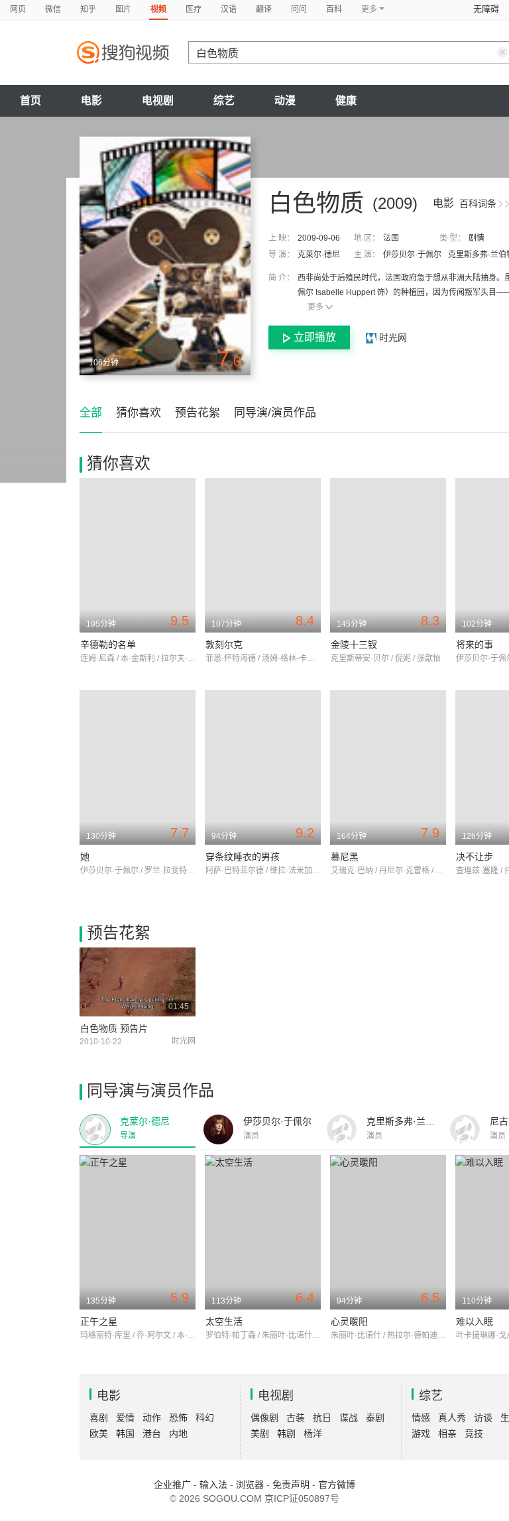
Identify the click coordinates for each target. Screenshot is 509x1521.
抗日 (322, 1417)
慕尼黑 (345, 856)
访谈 (483, 1417)
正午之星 (98, 1321)
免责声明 (291, 1484)
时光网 (391, 337)
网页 (18, 9)
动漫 (285, 100)
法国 (391, 238)
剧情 (476, 238)
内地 (178, 1433)
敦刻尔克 (224, 644)
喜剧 (98, 1417)
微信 (53, 9)
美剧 (260, 1433)
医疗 (193, 9)
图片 (123, 9)
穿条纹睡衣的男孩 (242, 856)
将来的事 (474, 644)
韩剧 (286, 1433)
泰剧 (375, 1417)
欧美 (98, 1433)
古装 (295, 1417)
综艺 (224, 100)
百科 (334, 9)
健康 (346, 100)
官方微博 (336, 1484)
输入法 (213, 1484)
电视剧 (158, 100)
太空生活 (224, 1321)
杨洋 (313, 1433)
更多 (315, 307)
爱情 (125, 1417)
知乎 (88, 9)
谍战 (348, 1417)
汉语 (229, 9)
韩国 (125, 1433)
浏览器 (250, 1484)
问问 (299, 9)
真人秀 (452, 1417)
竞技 (474, 1433)
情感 (421, 1417)
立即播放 (315, 337)
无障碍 (486, 9)
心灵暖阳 (349, 1321)
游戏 (421, 1433)
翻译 (264, 9)
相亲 (447, 1433)
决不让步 (474, 856)
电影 (91, 100)
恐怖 (178, 1417)
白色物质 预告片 (114, 1028)
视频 (158, 9)
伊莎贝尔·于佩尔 (412, 254)
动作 (151, 1417)
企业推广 (172, 1484)
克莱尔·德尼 (319, 254)
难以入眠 (474, 1321)
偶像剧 (264, 1417)
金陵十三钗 (354, 644)
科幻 (205, 1417)
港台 (151, 1433)
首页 (30, 100)
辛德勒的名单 (108, 644)
